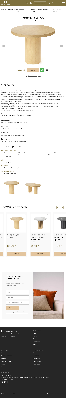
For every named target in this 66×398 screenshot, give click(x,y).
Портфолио (36, 341)
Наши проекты (37, 361)
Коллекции (4, 367)
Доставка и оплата (38, 353)
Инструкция (36, 364)
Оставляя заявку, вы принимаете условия (17, 312)
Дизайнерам (36, 358)
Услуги (35, 336)
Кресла (3, 364)
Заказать (33, 70)
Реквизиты (36, 344)
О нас (34, 333)
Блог (34, 339)
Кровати (3, 358)
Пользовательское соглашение (56, 393)
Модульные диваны (6, 355)
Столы (3, 353)
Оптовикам (36, 355)
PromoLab (12, 336)
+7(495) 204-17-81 (6, 375)
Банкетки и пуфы (6, 361)
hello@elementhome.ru (7, 379)
